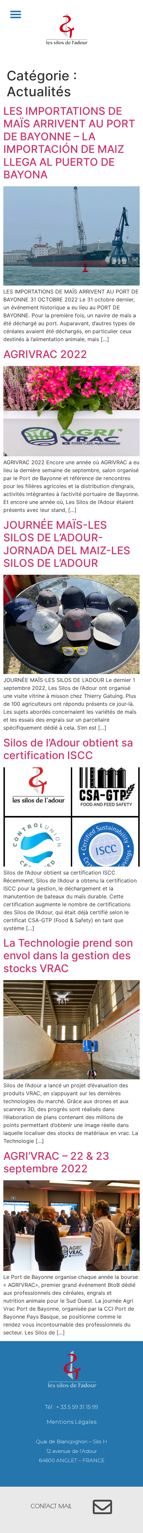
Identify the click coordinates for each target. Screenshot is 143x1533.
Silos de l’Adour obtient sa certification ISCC (68, 749)
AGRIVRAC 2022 (45, 354)
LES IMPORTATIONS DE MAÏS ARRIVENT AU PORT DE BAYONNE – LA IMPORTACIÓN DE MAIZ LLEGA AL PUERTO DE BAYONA (69, 143)
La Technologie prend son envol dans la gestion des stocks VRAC (68, 955)
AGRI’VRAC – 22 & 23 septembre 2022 (56, 1162)
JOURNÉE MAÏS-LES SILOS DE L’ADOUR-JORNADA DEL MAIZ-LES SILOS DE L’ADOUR (66, 544)
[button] (16, 14)
